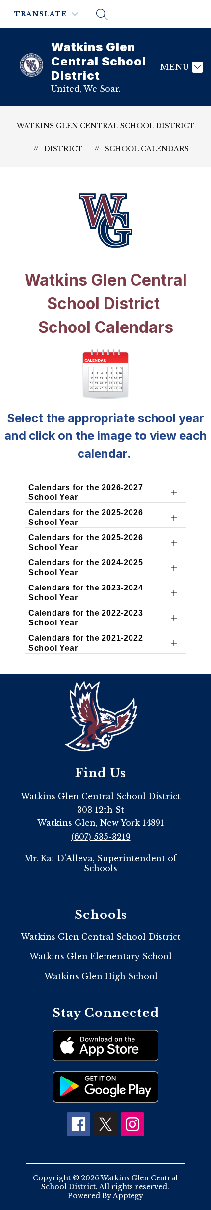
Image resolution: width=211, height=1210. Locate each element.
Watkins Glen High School (101, 976)
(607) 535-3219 (101, 837)
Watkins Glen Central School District (106, 125)
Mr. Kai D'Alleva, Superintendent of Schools (101, 863)
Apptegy (128, 1195)
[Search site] (102, 14)
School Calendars (147, 148)
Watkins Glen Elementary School (100, 956)
